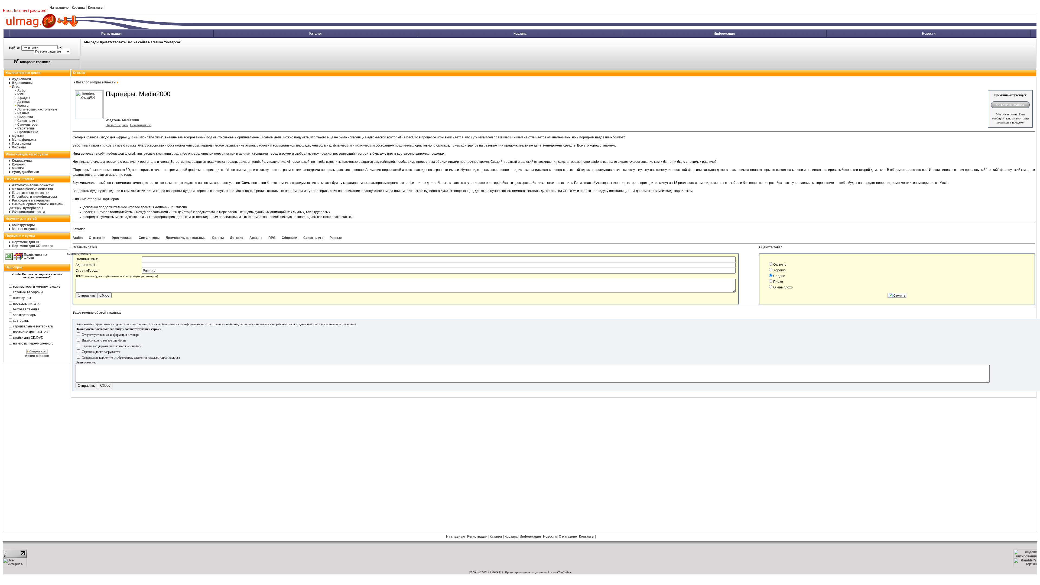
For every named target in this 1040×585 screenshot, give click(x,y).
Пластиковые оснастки (30, 193)
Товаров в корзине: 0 (36, 62)
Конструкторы (23, 225)
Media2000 (130, 120)
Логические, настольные (37, 109)
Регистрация (111, 33)
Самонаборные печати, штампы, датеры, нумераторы (36, 206)
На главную (59, 7)
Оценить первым (117, 125)
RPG (20, 94)
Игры (16, 87)
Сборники (25, 117)
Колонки (18, 164)
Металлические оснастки (32, 189)
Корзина (78, 7)
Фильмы (19, 147)
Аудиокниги (21, 79)
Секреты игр (27, 121)
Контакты (95, 7)
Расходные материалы (31, 200)
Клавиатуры (22, 160)
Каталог (315, 33)
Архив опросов (37, 356)
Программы (21, 143)
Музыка (18, 136)
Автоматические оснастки (33, 185)
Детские (24, 102)
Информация (724, 33)
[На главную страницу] (102, 28)
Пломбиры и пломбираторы (34, 197)
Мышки (18, 168)
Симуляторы (27, 124)
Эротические (27, 132)
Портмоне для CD (26, 242)
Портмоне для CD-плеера (32, 246)
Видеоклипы (22, 83)
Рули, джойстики (25, 172)
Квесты (23, 106)
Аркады (23, 98)
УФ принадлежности (28, 212)
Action (22, 90)
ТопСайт (563, 572)
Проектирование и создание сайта (528, 572)
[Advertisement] (290, 58)
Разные (23, 113)
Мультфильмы (24, 140)
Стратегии (25, 128)
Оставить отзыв (140, 125)
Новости (928, 33)
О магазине (568, 536)
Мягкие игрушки (24, 229)
